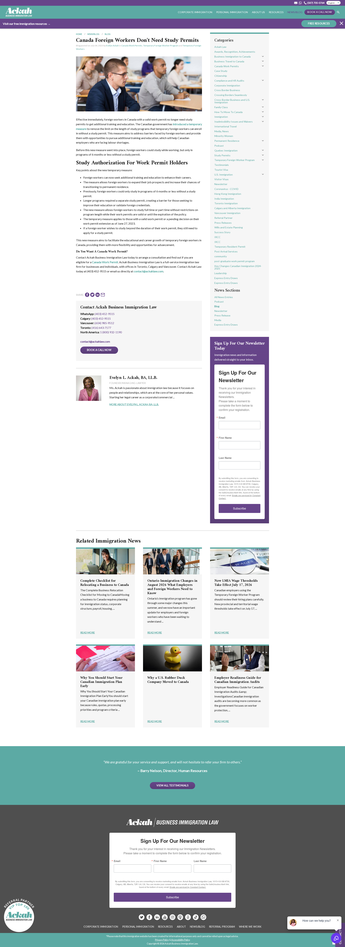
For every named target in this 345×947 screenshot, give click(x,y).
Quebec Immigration (226, 150)
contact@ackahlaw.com (148, 271)
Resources (276, 12)
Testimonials (221, 164)
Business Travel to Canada (229, 61)
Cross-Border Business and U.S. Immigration (232, 101)
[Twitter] (142, 918)
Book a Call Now (319, 11)
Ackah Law (220, 46)
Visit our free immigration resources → (26, 23)
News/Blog (295, 12)
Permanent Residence (226, 140)
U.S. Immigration (223, 174)
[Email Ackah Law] (295, 2)
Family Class (221, 107)
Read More (87, 632)
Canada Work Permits (131, 45)
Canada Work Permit (105, 262)
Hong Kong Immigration (227, 193)
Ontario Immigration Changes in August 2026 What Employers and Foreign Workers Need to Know (172, 587)
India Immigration (224, 198)
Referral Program (222, 926)
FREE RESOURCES (319, 23)
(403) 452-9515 (104, 313)
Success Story (222, 232)
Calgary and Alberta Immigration (232, 208)
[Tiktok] (195, 918)
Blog (108, 34)
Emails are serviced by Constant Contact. (188, 887)
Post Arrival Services (226, 251)
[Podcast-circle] (188, 918)
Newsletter (220, 184)
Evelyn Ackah (112, 45)
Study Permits (222, 155)
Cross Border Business (227, 90)
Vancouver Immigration (227, 213)
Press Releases (223, 222)
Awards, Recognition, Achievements (234, 51)
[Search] (338, 12)
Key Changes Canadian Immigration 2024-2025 (238, 267)
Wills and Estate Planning (228, 227)
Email (222, 417)
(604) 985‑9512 (104, 323)
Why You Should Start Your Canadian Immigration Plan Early (101, 682)
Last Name (225, 458)
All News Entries (223, 297)
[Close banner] (341, 24)
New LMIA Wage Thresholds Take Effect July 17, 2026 (235, 583)
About (181, 926)
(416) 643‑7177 (101, 327)
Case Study (220, 70)
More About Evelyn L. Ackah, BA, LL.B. (134, 404)
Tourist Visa (221, 169)
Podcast (219, 145)
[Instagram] (173, 918)
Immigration (221, 116)
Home (79, 34)
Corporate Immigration (227, 85)
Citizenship (220, 75)
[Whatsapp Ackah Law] (300, 2)
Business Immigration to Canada (232, 56)
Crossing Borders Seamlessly (230, 94)
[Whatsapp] (203, 918)
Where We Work (250, 926)
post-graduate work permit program (234, 261)
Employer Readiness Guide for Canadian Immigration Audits (237, 680)
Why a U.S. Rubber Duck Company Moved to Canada (168, 680)
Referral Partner (223, 217)
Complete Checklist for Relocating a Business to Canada (104, 583)
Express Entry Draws (226, 278)
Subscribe (239, 508)
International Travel (225, 126)
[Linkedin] (157, 918)
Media (217, 320)
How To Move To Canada (228, 112)
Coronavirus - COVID (226, 188)
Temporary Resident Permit (229, 246)
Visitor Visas (221, 179)
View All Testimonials (172, 785)
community (220, 256)
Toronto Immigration (226, 203)
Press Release (222, 315)
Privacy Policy (162, 939)
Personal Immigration (138, 926)
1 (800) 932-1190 (111, 332)
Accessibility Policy (180, 939)
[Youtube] (165, 918)
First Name (225, 437)
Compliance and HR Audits (229, 80)
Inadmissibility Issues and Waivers (233, 121)
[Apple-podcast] (180, 918)
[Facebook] (149, 918)
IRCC (217, 237)
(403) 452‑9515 (101, 318)
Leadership (220, 273)
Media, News (221, 131)
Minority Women (223, 135)
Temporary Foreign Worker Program (160, 45)
